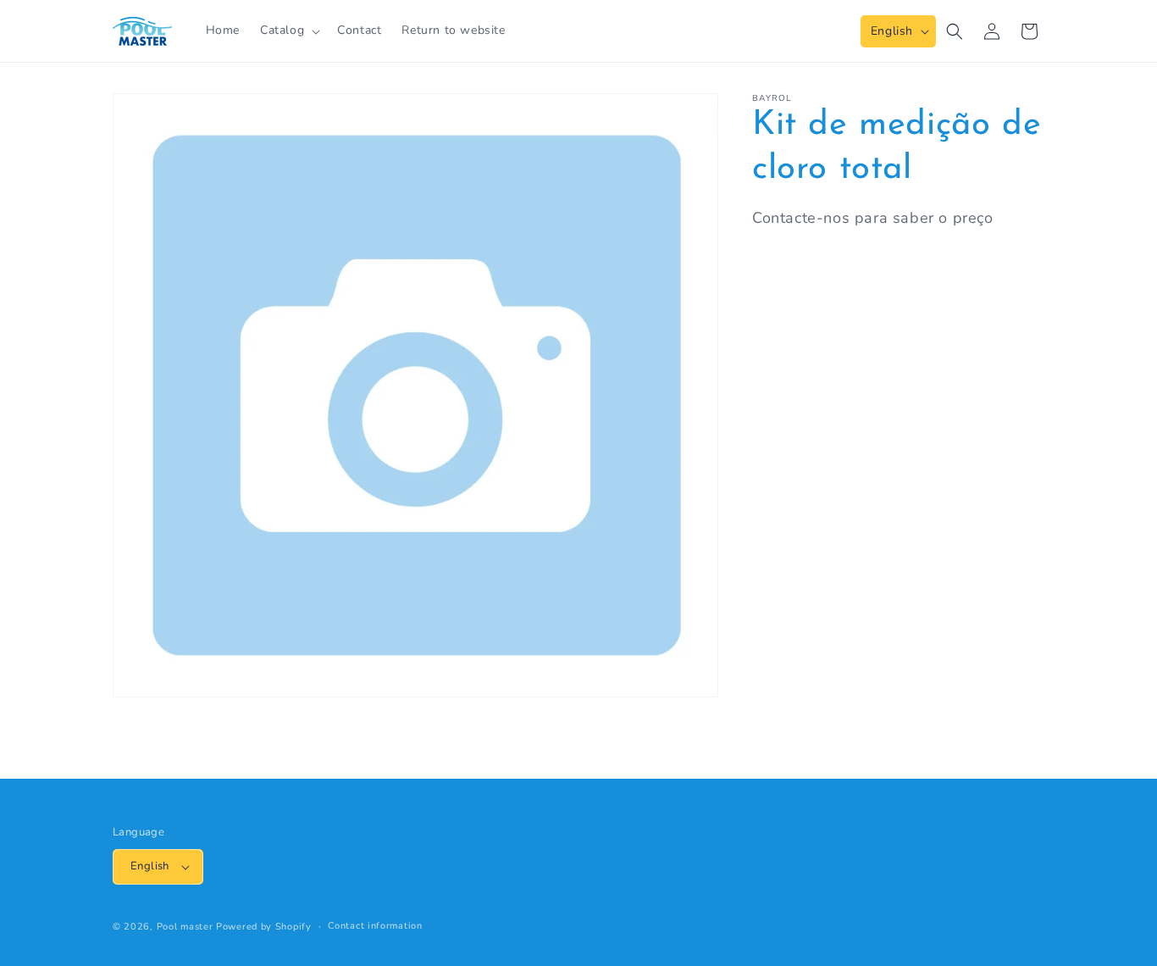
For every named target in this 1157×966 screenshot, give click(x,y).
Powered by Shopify (264, 926)
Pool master (185, 926)
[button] (288, 30)
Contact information (375, 925)
